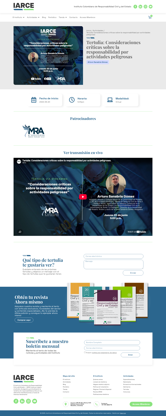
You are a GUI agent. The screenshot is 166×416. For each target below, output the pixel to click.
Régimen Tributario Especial (102, 389)
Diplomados (127, 382)
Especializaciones (129, 379)
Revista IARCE (97, 392)
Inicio (88, 31)
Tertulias (126, 389)
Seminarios (126, 387)
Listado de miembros (100, 382)
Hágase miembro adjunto (101, 384)
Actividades (98, 31)
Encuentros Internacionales (132, 384)
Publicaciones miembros (101, 394)
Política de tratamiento (100, 387)
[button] (19, 17)
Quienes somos (98, 379)
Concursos (126, 392)
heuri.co (123, 413)
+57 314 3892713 (106, 405)
